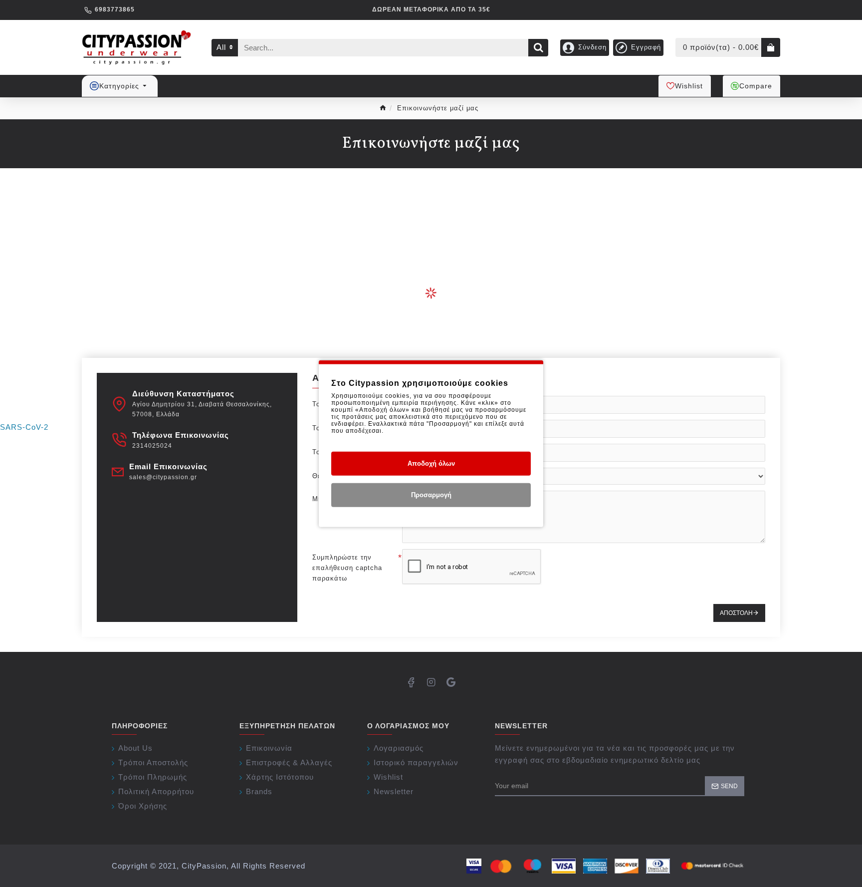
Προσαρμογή (431, 495)
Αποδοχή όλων (431, 463)
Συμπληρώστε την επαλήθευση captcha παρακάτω (347, 568)
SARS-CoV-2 (24, 427)
